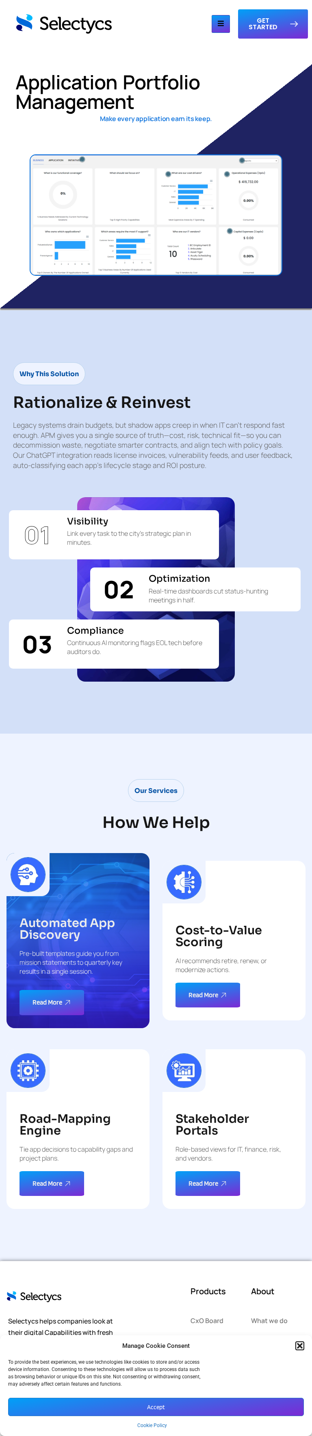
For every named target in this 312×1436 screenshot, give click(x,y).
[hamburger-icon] (221, 24)
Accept (156, 1407)
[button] (300, 1346)
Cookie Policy (152, 1425)
